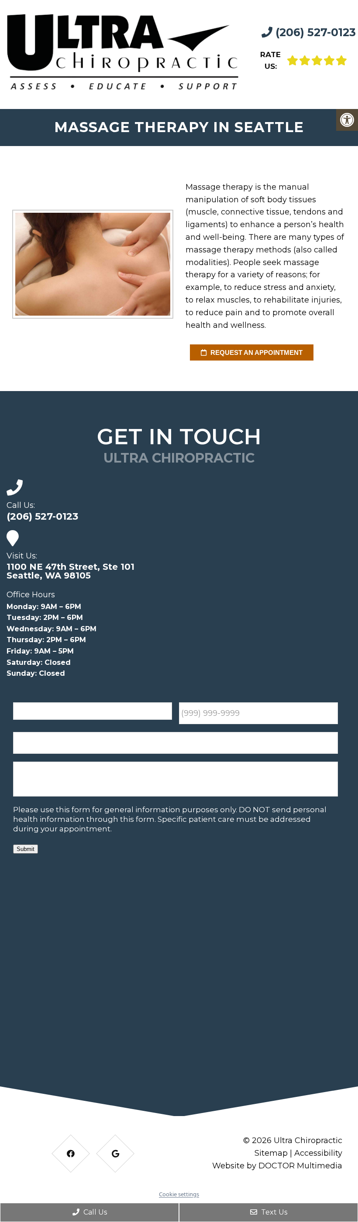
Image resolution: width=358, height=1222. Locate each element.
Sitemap (271, 1153)
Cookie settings (179, 1194)
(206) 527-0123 (314, 32)
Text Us (273, 1212)
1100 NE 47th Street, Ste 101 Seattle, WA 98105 (70, 571)
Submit (25, 849)
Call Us (94, 1212)
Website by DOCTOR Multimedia (277, 1166)
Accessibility (318, 1153)
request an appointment (256, 352)
